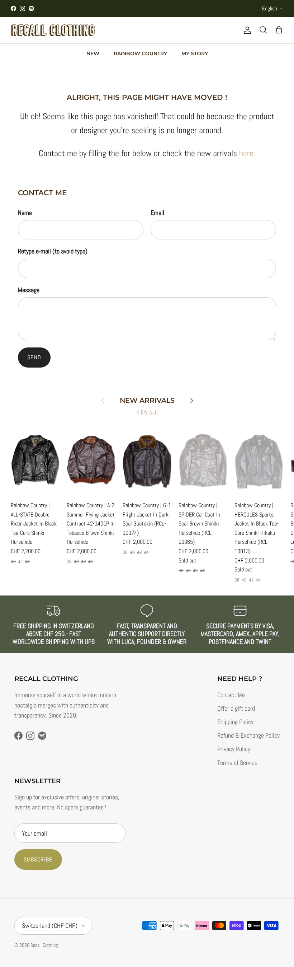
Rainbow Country (140, 53)
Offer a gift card (236, 708)
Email (157, 213)
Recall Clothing (44, 945)
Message (28, 290)
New (92, 53)
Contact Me (231, 695)
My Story (194, 53)
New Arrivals (147, 401)
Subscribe (38, 859)
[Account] (246, 30)
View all (147, 412)
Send (34, 357)
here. (247, 153)
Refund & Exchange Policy (248, 735)
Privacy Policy (233, 749)
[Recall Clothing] (53, 30)
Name (25, 213)
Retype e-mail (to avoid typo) (52, 251)
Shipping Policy (235, 722)
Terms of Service (237, 762)
